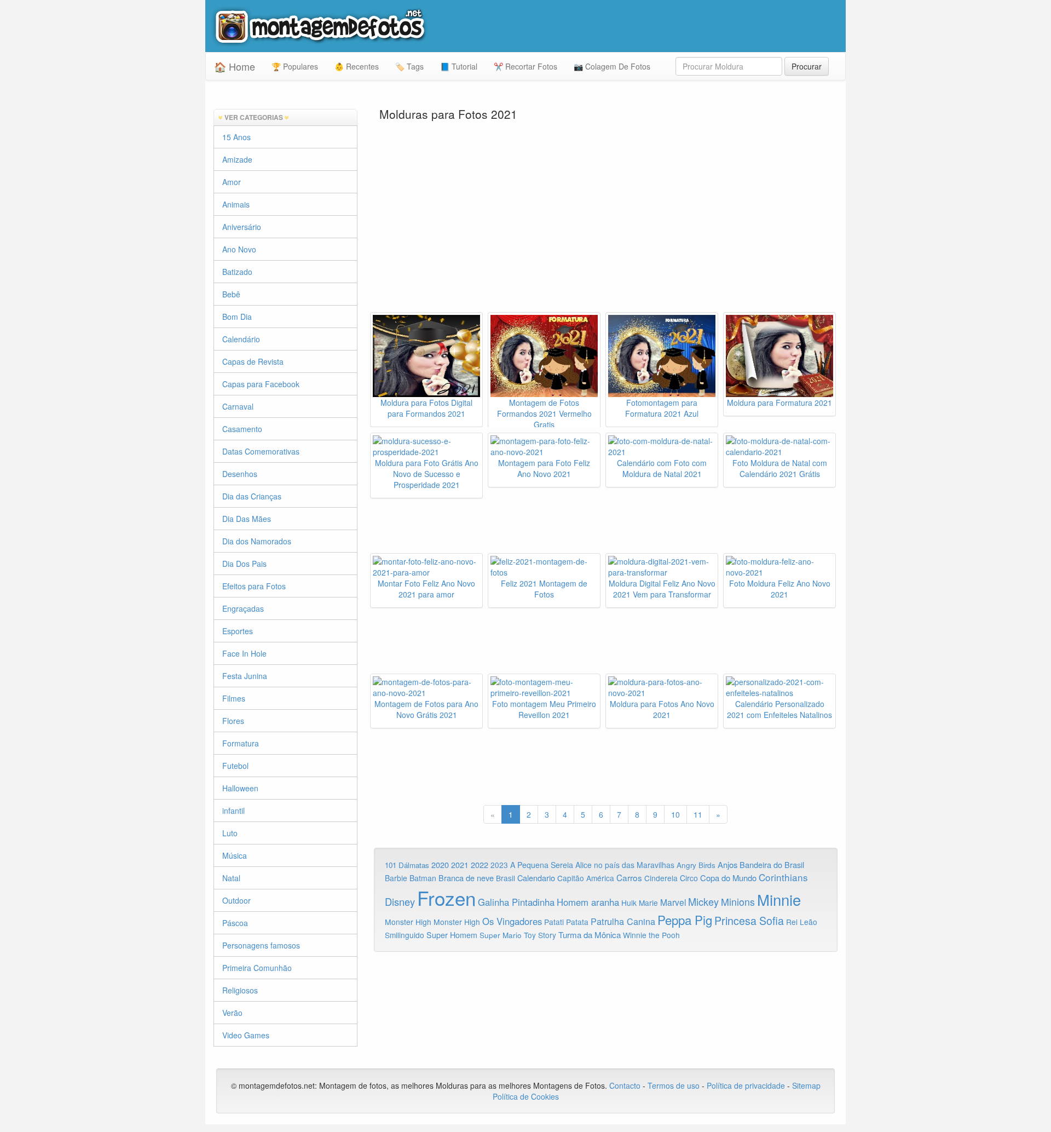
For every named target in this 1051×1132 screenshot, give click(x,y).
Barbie (396, 877)
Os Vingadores (512, 921)
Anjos (727, 864)
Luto (230, 833)
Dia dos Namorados (256, 541)
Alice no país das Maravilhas (624, 864)
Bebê (231, 294)
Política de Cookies (526, 1096)
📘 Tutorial (458, 66)
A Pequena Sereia (541, 864)
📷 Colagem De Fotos (612, 66)
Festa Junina (244, 675)
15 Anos (236, 136)
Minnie (779, 899)
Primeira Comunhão (257, 967)
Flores (233, 720)
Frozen (446, 897)
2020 (440, 864)
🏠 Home (234, 66)
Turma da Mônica (589, 934)
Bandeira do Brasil (772, 864)
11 (698, 814)
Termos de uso (674, 1085)
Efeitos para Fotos (254, 586)
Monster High (408, 921)
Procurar (807, 66)
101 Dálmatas (407, 865)
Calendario (536, 877)
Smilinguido (404, 934)
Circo (689, 877)
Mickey (703, 901)
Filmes (233, 698)
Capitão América (585, 877)
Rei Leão (801, 921)
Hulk (629, 902)
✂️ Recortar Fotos (525, 66)
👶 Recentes (356, 66)
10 (675, 814)
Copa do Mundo (728, 877)
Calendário (241, 339)
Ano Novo (239, 249)
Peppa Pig (684, 919)
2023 (499, 864)
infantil (233, 810)
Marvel (673, 902)
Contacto (626, 1085)
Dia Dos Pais (244, 563)
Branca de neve (466, 877)
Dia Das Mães (246, 518)
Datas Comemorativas (260, 451)
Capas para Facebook (260, 383)
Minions (738, 902)
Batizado (237, 271)
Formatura (240, 743)
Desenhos (239, 473)
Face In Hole (244, 653)
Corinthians (783, 877)
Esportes (237, 630)
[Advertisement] (606, 224)
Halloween (240, 788)
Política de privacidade (746, 1085)
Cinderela (661, 877)
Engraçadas (243, 608)
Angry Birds (696, 865)
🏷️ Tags (409, 66)
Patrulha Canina (623, 921)
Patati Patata (566, 921)
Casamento (242, 428)
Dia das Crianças (251, 496)
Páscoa (235, 922)
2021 (460, 864)
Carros (629, 877)
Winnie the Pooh (651, 934)
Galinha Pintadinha (516, 902)
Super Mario (501, 935)
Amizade (237, 159)
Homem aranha (588, 902)
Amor (231, 181)
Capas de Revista (253, 361)
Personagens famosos (261, 945)
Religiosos (240, 990)
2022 (479, 864)
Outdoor (236, 900)
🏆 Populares (295, 66)
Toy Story (540, 934)
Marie (648, 902)
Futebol (235, 765)
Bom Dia (237, 316)
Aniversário (241, 226)
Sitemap (806, 1085)
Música (234, 855)
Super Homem (451, 934)
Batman (422, 877)
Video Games (245, 1035)
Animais (236, 204)
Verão (232, 1012)
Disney (400, 901)
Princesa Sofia (749, 920)
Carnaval (237, 406)
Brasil (505, 877)
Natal (231, 877)
